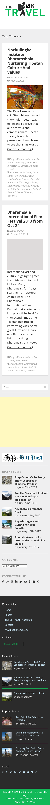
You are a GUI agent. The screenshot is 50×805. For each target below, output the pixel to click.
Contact (9, 624)
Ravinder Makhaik (19, 77)
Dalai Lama (26, 172)
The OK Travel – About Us (18, 619)
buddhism (14, 172)
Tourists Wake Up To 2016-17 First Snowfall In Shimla (30, 540)
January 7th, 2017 (29, 547)
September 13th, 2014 (28, 754)
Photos (25, 360)
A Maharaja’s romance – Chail (29, 693)
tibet (10, 189)
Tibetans (28, 192)
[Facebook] (3, 581)
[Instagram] (12, 581)
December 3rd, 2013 (27, 723)
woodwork (13, 195)
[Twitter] (20, 581)
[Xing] (38, 581)
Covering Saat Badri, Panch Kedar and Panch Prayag (30, 749)
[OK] (30, 581)
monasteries (13, 165)
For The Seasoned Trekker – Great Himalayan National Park (31, 496)
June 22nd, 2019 (28, 503)
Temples (12, 169)
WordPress (30, 802)
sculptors (25, 185)
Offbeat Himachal (29, 165)
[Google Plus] (7, 581)
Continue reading (19, 149)
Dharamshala (23, 159)
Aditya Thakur (17, 230)
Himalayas (32, 162)
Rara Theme (38, 798)
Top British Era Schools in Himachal (29, 718)
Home (8, 609)
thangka (34, 185)
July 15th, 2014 (25, 739)
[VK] (34, 581)
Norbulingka (13, 185)
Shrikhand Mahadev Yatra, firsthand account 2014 (29, 734)
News (18, 360)
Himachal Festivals (17, 370)
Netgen (25, 795)
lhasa (34, 182)
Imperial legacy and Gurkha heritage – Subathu (27, 525)
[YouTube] (25, 581)
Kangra (11, 360)
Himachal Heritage (17, 162)
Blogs (12, 159)
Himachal (35, 159)
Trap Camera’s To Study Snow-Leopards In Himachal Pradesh (30, 481)
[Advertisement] (25, 422)
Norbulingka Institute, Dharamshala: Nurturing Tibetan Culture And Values (25, 61)
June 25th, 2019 (28, 487)
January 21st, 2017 (29, 515)
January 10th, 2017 (30, 531)
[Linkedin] (16, 581)
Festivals (35, 357)
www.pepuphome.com (16, 629)
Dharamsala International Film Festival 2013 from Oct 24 (25, 219)
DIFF (36, 367)
